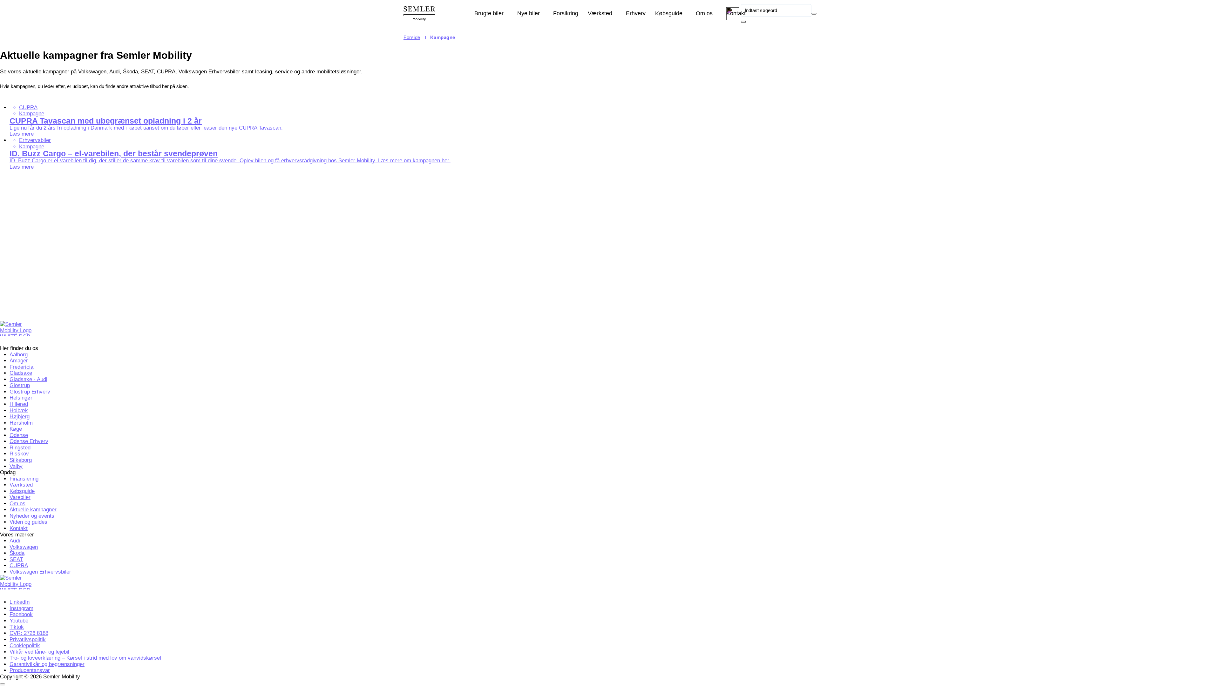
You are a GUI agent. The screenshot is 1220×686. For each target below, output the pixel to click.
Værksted (600, 13)
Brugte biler (489, 13)
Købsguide (668, 13)
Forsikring (565, 13)
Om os (704, 13)
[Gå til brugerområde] (732, 13)
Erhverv (636, 13)
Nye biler (528, 13)
